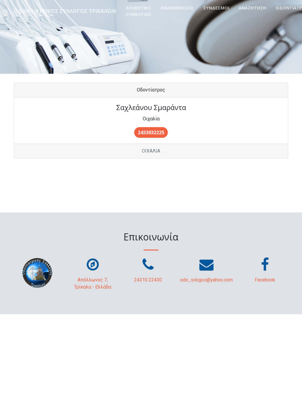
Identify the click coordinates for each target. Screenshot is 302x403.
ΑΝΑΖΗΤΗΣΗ (252, 8)
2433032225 (151, 132)
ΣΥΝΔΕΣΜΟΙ (216, 8)
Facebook (265, 280)
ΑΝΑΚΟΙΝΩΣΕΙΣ (177, 8)
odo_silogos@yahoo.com (206, 280)
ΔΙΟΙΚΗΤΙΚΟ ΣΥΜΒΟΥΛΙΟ (138, 11)
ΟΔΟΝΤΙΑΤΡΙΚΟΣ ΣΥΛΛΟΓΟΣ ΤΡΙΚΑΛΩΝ (65, 10)
